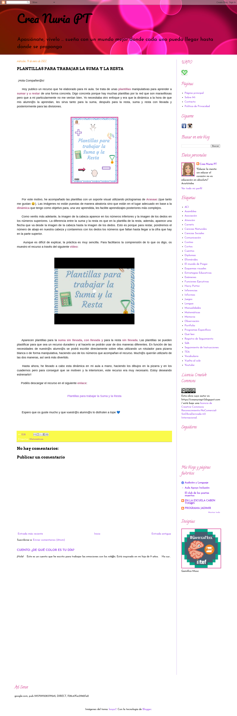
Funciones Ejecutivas (197, 281)
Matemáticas (36, 439)
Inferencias (191, 290)
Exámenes (190, 277)
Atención (190, 220)
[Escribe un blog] (38, 434)
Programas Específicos (198, 330)
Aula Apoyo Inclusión (197, 488)
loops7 (112, 709)
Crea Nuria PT (53, 18)
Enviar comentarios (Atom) (49, 540)
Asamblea (190, 211)
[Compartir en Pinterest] (47, 434)
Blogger (147, 709)
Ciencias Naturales (196, 229)
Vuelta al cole (193, 361)
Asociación (191, 216)
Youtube (189, 365)
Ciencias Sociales (194, 233)
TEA (187, 352)
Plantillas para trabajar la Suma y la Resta (94, 396)
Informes (190, 295)
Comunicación (193, 238)
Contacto (190, 102)
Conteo (189, 242)
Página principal (194, 93)
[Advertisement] (200, 626)
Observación (192, 321)
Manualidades (193, 308)
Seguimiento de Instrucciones (202, 347)
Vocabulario (191, 356)
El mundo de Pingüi (196, 264)
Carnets (189, 224)
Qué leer (190, 334)
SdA (187, 343)
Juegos (188, 299)
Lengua (189, 303)
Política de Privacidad (197, 106)
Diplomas (190, 255)
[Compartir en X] (41, 434)
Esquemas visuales (195, 268)
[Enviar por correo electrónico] (34, 434)
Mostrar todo (214, 512)
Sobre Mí (190, 97)
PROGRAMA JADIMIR (198, 508)
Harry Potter (192, 286)
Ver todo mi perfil (191, 188)
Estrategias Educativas (198, 273)
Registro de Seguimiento (199, 339)
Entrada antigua (161, 534)
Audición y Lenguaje (196, 482)
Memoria (190, 317)
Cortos (189, 246)
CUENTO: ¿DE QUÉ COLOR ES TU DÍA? (45, 550)
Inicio (97, 534)
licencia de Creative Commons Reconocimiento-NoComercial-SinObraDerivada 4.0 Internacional (199, 410)
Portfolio (190, 325)
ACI (187, 207)
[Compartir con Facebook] (44, 434)
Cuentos (189, 251)
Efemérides (191, 259)
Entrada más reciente (30, 534)
